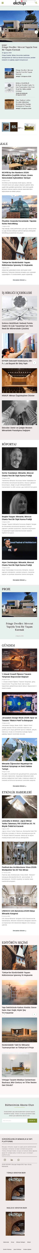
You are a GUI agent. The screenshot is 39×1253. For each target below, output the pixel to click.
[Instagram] (5, 1160)
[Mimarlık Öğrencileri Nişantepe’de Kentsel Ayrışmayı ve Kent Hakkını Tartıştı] (19, 749)
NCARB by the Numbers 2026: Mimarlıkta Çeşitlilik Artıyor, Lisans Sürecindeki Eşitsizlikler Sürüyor (17, 175)
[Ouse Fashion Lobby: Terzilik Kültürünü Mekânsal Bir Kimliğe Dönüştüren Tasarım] (9, 104)
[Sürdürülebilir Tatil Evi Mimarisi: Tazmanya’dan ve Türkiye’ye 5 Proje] (19, 1030)
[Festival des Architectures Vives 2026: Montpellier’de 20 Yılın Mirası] (19, 853)
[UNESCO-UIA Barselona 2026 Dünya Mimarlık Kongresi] (19, 896)
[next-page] (36, 32)
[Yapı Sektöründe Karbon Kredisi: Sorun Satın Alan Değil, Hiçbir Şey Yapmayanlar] (19, 992)
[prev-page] (2, 32)
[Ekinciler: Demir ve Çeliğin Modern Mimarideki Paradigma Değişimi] (19, 412)
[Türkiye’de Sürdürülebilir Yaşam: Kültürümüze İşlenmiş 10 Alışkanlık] (19, 248)
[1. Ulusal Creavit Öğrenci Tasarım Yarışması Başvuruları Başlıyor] (19, 660)
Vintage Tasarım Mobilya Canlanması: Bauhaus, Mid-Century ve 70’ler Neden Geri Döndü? (19, 1082)
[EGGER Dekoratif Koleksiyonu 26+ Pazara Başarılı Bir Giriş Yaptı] (19, 345)
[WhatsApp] (18, 1160)
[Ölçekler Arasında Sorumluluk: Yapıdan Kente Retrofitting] (19, 206)
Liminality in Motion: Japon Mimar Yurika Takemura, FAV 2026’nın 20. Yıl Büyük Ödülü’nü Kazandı (18, 823)
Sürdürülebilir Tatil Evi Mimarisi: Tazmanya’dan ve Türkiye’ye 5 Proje (18, 1046)
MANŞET (4, 45)
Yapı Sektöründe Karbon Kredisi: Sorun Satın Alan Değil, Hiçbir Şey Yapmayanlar (19, 1010)
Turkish (25, 1)
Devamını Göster (19, 280)
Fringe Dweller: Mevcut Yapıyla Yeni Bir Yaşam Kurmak (19, 48)
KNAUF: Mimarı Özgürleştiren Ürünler (18, 395)
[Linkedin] (12, 1160)
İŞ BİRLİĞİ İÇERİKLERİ (21, 93)
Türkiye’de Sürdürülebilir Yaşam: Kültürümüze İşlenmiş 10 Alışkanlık (17, 263)
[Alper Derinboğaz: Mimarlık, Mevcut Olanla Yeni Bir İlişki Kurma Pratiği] (19, 548)
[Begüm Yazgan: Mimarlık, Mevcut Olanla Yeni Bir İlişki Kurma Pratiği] (19, 502)
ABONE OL (32, 1120)
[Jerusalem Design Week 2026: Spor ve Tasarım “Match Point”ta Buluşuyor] (19, 703)
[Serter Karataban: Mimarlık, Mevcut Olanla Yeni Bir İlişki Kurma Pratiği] (19, 458)
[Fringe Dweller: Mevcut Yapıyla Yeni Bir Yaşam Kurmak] (19, 26)
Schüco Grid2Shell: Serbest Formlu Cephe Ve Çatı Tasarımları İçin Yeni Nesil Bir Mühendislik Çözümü (25, 87)
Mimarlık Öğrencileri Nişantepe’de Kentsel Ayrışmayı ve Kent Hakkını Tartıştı (17, 766)
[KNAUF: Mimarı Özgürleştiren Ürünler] (19, 380)
